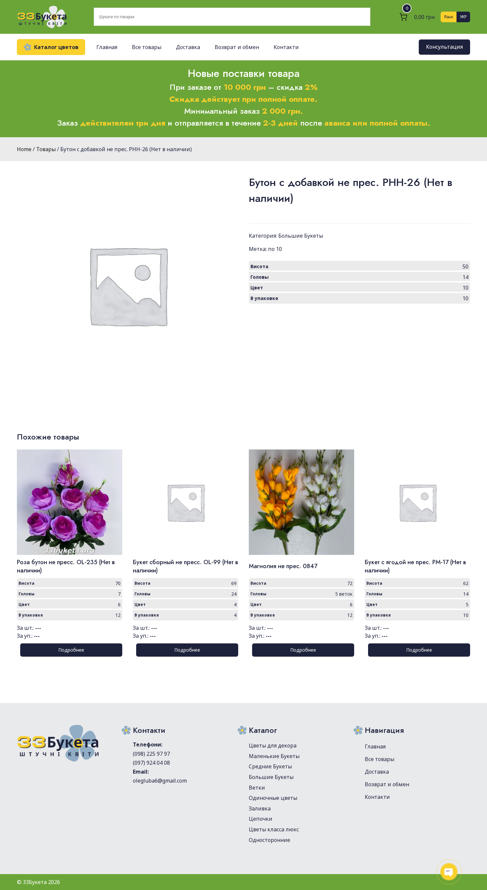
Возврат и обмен (237, 47)
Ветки (257, 787)
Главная (106, 47)
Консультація (444, 47)
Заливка (260, 808)
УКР (463, 17)
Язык (448, 17)
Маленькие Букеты (274, 756)
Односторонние (269, 840)
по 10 (275, 249)
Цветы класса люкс (274, 829)
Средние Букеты (270, 766)
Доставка (188, 47)
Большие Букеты (300, 235)
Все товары (146, 47)
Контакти (286, 47)
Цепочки (260, 818)
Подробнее (71, 650)
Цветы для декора (273, 745)
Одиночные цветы (273, 797)
